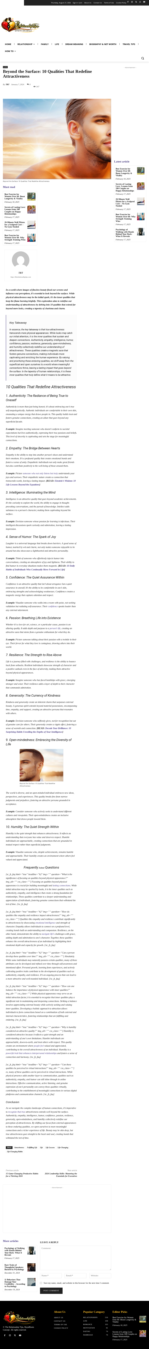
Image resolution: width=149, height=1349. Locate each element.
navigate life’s (48, 934)
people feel (39, 1046)
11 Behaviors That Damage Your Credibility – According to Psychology (15, 1283)
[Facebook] (128, 2)
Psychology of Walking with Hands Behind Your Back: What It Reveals (15, 1251)
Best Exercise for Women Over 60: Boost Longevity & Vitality (15, 196)
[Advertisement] (93, 24)
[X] (136, 2)
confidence (53, 606)
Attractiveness (19, 1148)
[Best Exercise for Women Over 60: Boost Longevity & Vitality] (31, 197)
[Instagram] (132, 2)
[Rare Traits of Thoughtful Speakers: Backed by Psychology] (31, 1267)
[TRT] (20, 260)
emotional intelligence (45, 922)
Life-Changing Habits (15, 1152)
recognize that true (16, 1112)
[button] (142, 58)
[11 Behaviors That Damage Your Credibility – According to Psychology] (31, 1282)
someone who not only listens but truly (40, 473)
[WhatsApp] (140, 2)
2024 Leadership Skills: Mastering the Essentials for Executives (61, 1175)
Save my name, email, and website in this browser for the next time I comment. (76, 1283)
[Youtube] (144, 2)
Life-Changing (63, 1148)
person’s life (55, 628)
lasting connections (61, 885)
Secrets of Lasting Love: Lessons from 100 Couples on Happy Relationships (15, 210)
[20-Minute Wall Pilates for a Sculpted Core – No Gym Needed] (31, 225)
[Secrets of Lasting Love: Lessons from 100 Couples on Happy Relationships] (31, 210)
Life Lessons (50, 1148)
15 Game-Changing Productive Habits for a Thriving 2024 (22, 1175)
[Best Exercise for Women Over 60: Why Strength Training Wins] (31, 238)
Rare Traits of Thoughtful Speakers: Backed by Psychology (14, 1267)
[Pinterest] (67, 93)
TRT (7, 84)
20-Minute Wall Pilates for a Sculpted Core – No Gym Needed (15, 224)
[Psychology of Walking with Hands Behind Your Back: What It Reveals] (31, 1251)
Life (5, 67)
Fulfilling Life (32, 1148)
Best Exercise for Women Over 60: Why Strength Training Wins (15, 237)
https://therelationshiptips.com (21, 277)
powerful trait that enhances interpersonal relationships (31, 1053)
